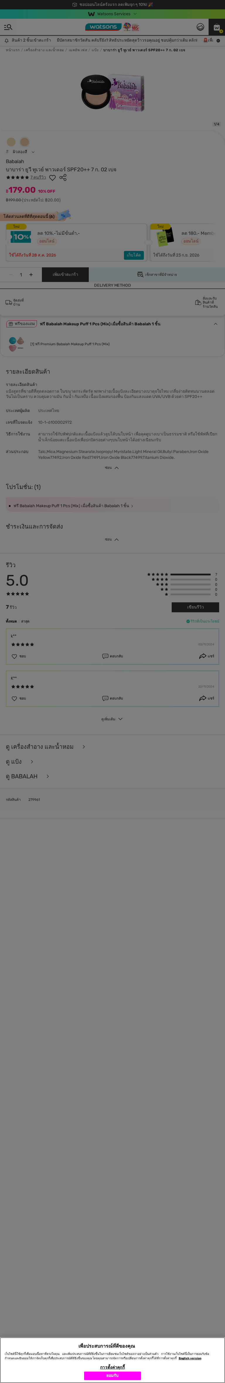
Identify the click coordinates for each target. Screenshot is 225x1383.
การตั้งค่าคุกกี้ (112, 1367)
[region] (112, 1360)
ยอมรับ (112, 1375)
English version (190, 1358)
